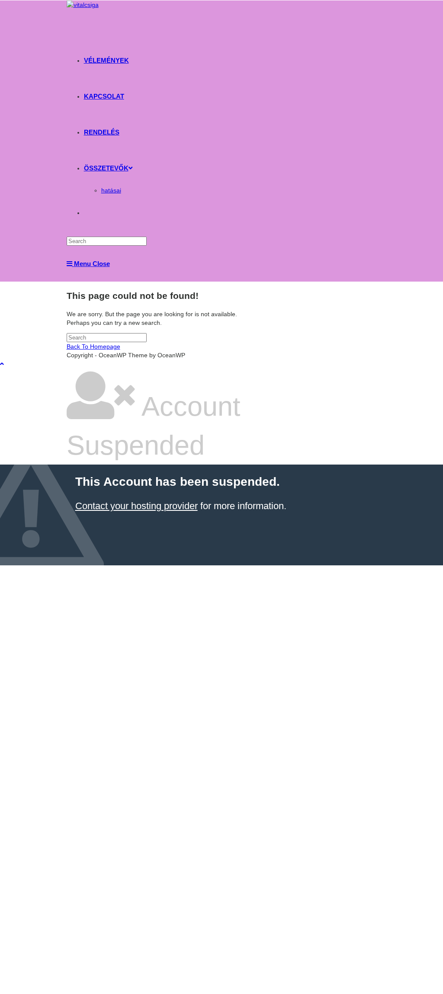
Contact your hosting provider (136, 505)
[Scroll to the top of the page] (2, 363)
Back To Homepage (93, 346)
